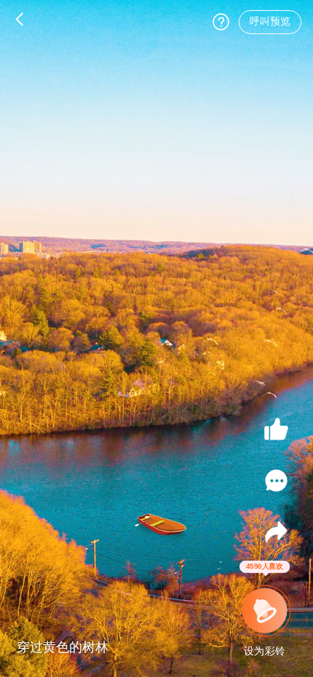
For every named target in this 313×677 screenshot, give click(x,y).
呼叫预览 (270, 21)
